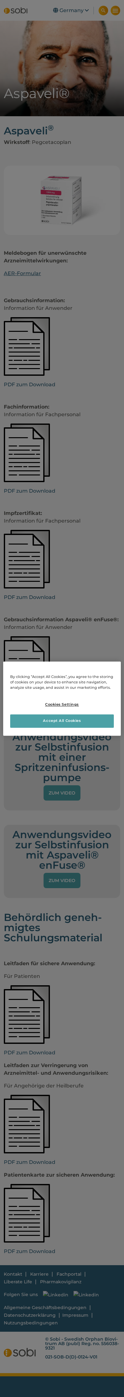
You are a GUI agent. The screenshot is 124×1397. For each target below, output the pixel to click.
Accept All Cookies (62, 720)
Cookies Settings (62, 704)
